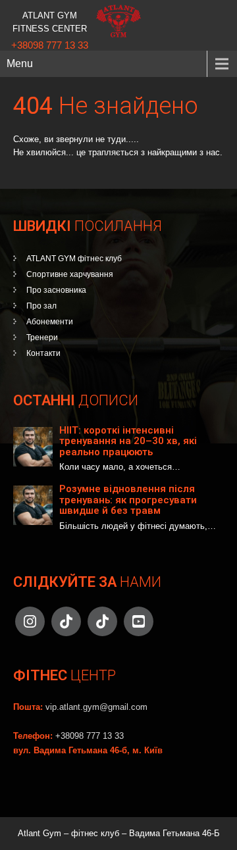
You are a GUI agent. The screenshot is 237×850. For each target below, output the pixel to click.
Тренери (42, 337)
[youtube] (138, 621)
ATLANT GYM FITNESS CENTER (50, 22)
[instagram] (30, 621)
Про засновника (56, 290)
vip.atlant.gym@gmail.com (96, 707)
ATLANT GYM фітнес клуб (74, 258)
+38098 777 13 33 (49, 45)
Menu (20, 63)
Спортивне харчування (69, 274)
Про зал (41, 306)
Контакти (43, 353)
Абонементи (49, 321)
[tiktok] (66, 621)
